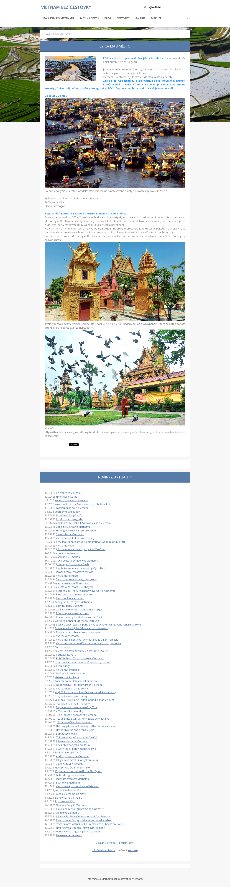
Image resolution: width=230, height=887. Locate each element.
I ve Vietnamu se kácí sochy (72, 688)
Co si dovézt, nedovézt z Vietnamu (77, 715)
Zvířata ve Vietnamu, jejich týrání (75, 587)
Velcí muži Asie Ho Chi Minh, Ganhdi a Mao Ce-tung (85, 700)
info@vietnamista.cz (103, 850)
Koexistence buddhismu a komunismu (77, 681)
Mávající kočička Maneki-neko (72, 767)
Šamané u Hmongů (68, 557)
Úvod (47, 33)
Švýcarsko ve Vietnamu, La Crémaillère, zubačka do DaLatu (90, 824)
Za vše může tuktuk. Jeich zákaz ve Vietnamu (83, 718)
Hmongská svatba (67, 496)
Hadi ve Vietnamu (67, 553)
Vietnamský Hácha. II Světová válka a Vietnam (84, 523)
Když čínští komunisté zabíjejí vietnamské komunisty (85, 692)
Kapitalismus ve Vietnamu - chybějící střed (80, 568)
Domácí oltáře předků (69, 515)
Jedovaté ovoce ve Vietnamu (72, 779)
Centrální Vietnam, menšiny (73, 703)
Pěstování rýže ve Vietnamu (72, 741)
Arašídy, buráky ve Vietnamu (72, 756)
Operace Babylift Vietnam (71, 805)
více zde (94, 198)
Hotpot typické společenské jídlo (75, 730)
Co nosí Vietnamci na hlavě (70, 794)
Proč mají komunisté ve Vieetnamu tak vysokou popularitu (90, 542)
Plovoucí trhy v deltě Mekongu (74, 594)
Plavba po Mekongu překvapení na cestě (80, 809)
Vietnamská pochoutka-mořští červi (77, 786)
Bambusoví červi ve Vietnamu (74, 722)
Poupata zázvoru (66, 654)
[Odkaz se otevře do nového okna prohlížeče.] (70, 68)
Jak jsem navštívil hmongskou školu (77, 760)
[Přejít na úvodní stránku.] (66, 7)
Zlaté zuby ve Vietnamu (70, 764)
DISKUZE (156, 18)
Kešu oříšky (63, 666)
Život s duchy (62, 647)
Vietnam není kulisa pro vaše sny (75, 538)
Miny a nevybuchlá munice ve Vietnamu (79, 632)
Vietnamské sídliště (67, 575)
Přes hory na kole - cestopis (72, 613)
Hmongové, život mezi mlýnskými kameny (80, 827)
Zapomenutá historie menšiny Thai (76, 707)
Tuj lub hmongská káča (68, 752)
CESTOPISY (123, 18)
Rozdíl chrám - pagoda (69, 519)
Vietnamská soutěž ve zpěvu (72, 583)
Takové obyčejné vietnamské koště (76, 737)
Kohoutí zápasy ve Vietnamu (71, 500)
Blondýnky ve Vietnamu (68, 797)
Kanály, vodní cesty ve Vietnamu (73, 602)
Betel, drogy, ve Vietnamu (71, 775)
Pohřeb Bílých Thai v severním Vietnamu (80, 658)
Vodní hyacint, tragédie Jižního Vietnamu (79, 831)
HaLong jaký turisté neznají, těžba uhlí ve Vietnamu (86, 726)
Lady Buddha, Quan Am (69, 605)
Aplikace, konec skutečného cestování (77, 621)
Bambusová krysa (66, 733)
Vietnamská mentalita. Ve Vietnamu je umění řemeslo (87, 639)
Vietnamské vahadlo (68, 669)
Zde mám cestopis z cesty (157, 77)
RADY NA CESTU (89, 18)
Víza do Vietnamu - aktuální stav (115, 843)
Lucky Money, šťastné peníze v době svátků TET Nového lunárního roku (98, 624)
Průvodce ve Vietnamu (69, 493)
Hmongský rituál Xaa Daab (73, 564)
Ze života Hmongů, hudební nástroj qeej (79, 609)
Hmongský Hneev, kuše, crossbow (76, 530)
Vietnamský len (65, 545)
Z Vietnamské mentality (70, 711)
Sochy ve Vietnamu (68, 636)
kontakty (133, 850)
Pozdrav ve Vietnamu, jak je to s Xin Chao (81, 549)
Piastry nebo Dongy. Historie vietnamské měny (84, 820)
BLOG (107, 18)
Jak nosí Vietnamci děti (68, 790)
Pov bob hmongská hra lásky (73, 745)
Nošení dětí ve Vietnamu (70, 673)
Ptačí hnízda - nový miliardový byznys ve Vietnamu (85, 590)
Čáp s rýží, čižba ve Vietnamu (73, 526)
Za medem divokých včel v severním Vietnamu (81, 628)
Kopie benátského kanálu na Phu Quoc (78, 771)
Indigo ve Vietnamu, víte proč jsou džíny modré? (83, 662)
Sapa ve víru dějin (65, 801)
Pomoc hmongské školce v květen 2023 (79, 617)
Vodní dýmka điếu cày (67, 511)
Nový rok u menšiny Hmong (71, 696)
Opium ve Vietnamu (67, 812)
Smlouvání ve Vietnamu (70, 534)
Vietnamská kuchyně (67, 677)
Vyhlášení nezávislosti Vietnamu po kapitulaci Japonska (88, 643)
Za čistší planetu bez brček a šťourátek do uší (82, 651)
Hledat (145, 7)
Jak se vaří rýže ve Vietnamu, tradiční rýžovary (83, 816)
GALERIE (140, 18)
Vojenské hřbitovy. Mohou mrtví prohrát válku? (82, 504)
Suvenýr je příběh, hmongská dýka (76, 748)
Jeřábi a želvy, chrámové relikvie (74, 572)
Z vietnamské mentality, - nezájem (76, 579)
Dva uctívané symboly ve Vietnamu (77, 560)
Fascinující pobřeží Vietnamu (73, 508)
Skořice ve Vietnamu (68, 782)
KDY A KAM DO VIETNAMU (58, 18)
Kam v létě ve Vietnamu (70, 598)
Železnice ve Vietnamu (69, 835)
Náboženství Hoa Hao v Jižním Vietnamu (80, 684)
